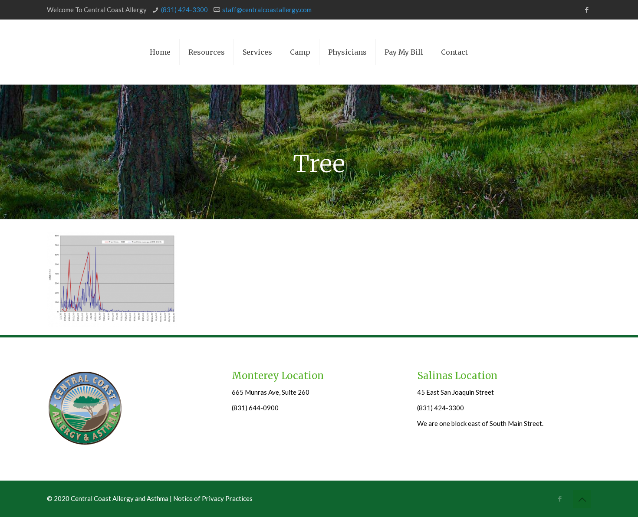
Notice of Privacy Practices (213, 498)
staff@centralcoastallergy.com (267, 9)
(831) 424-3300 (184, 9)
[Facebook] (586, 9)
